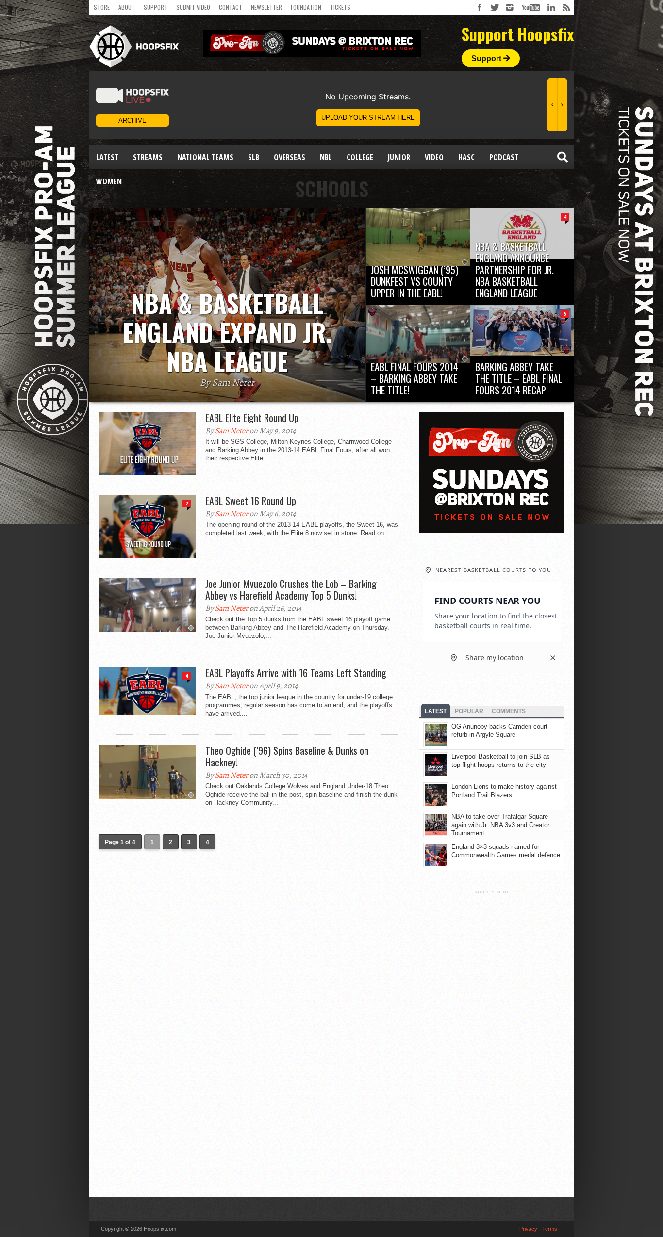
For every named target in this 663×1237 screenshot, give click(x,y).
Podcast (503, 157)
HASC (466, 157)
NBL (326, 157)
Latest (107, 157)
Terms (549, 1229)
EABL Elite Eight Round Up (251, 417)
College (360, 157)
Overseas (289, 157)
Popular (469, 711)
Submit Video (193, 7)
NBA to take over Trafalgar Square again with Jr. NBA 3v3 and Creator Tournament (500, 825)
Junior (399, 157)
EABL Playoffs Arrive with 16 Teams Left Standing (295, 673)
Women (109, 181)
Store (102, 7)
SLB (253, 157)
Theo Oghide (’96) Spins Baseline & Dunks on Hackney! (286, 756)
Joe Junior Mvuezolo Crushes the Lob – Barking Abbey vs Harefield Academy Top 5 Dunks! (291, 589)
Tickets (340, 7)
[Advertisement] (491, 1039)
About (126, 7)
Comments (509, 711)
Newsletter (266, 7)
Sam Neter (231, 430)
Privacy (528, 1229)
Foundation (306, 7)
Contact (230, 7)
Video (434, 157)
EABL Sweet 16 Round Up (250, 500)
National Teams (205, 157)
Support (155, 7)
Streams (148, 157)
